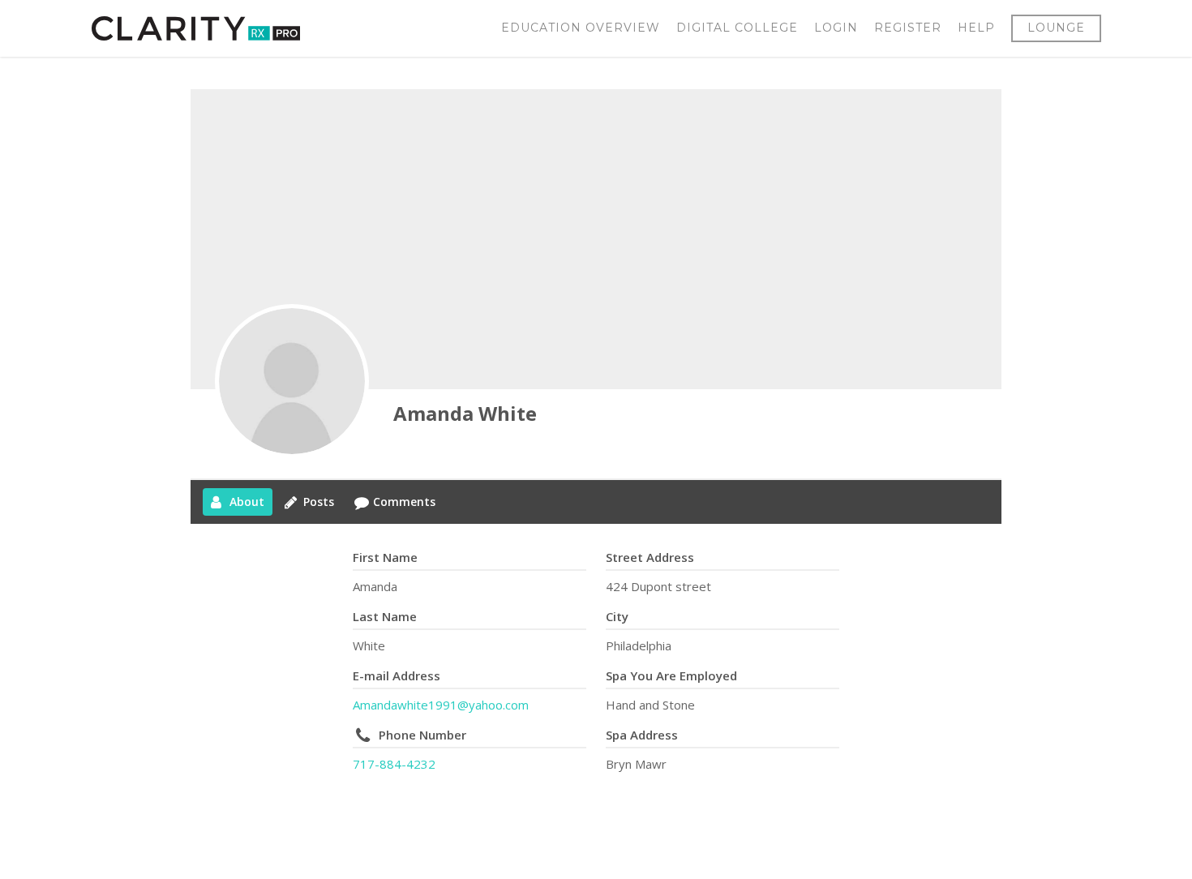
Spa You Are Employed (671, 675)
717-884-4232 (394, 764)
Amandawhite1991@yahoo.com (441, 705)
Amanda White (465, 413)
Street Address (650, 557)
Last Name (385, 616)
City (617, 616)
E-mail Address (396, 675)
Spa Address (642, 735)
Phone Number (422, 735)
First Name (385, 557)
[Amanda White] (292, 381)
